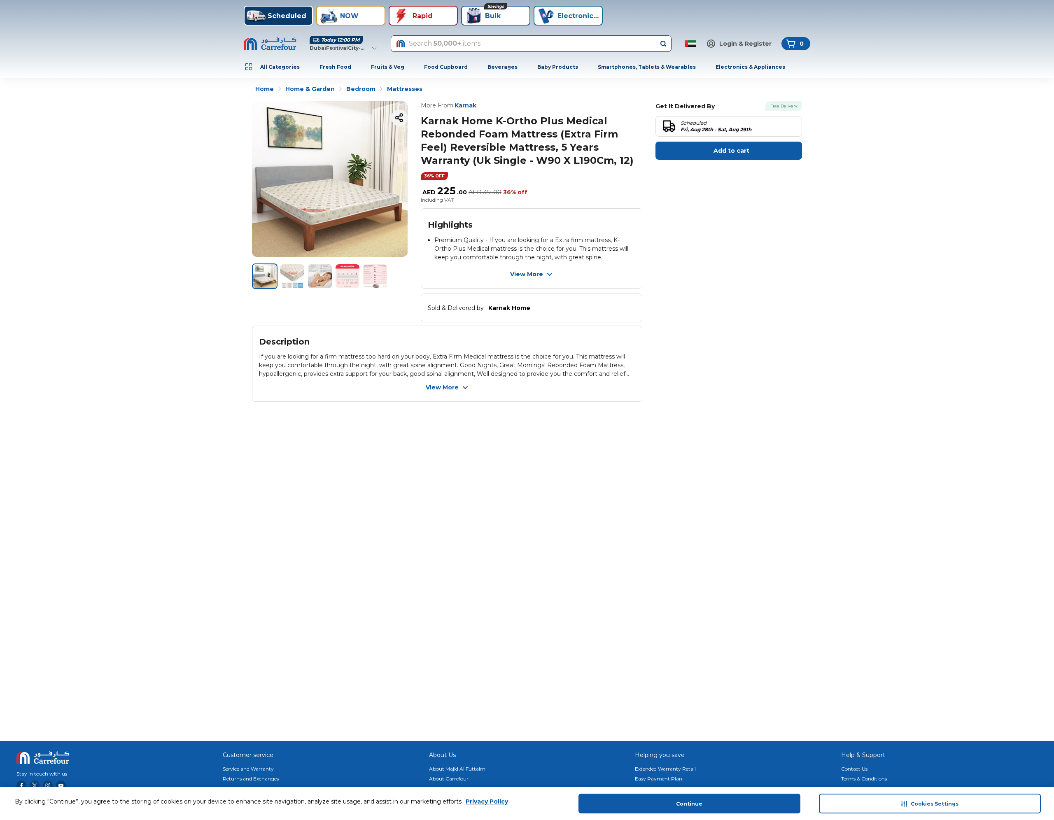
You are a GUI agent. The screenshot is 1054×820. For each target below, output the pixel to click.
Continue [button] (689, 804)
